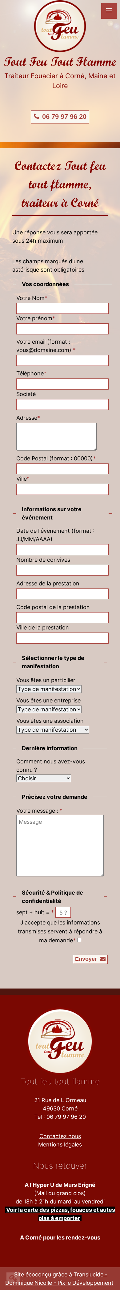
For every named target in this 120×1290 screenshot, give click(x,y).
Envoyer (86, 959)
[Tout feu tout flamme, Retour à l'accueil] (60, 25)
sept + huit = (35, 912)
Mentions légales (60, 1144)
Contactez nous (60, 1136)
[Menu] (109, 11)
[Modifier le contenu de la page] (13, 1278)
